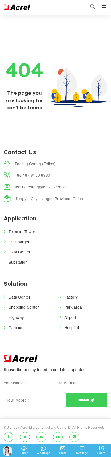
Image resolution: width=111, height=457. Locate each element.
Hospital (71, 327)
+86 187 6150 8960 (32, 175)
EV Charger (19, 242)
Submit (86, 400)
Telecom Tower (22, 231)
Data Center (19, 252)
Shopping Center (24, 307)
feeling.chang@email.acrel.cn (41, 187)
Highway (16, 317)
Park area (73, 307)
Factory (71, 297)
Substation (18, 262)
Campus (16, 327)
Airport (70, 317)
